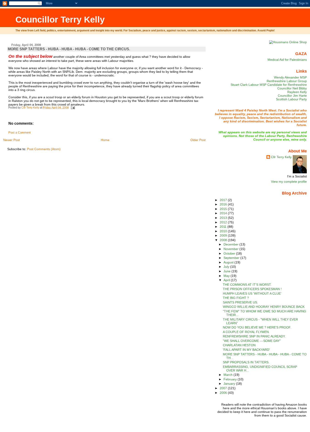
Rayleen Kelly (297, 92)
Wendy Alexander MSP (290, 77)
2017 (224, 200)
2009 (224, 235)
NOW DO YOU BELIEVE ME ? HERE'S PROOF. (257, 327)
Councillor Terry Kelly (60, 19)
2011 (223, 226)
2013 (224, 218)
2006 (224, 392)
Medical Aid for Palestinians (287, 59)
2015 (224, 209)
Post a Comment (19, 132)
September (232, 258)
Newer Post (11, 140)
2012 (224, 222)
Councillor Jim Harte (292, 95)
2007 (224, 388)
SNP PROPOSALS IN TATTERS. (246, 362)
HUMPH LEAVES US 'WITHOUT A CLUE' (252, 293)
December (231, 244)
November (231, 249)
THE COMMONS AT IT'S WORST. (247, 284)
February (231, 379)
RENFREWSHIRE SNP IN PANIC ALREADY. (254, 336)
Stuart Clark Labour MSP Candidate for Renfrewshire (269, 84)
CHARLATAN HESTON (239, 345)
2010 (224, 231)
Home (105, 140)
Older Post (198, 140)
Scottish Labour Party (291, 99)
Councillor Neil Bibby (292, 88)
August (229, 262)
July (227, 266)
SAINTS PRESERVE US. (240, 302)
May (227, 276)
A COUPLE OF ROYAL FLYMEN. (246, 332)
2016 (224, 204)
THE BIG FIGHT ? (236, 298)
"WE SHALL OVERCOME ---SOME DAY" (252, 341)
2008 (224, 240)
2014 (224, 213)
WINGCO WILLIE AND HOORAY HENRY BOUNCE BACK (264, 306)
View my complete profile (289, 181)
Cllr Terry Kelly (281, 157)
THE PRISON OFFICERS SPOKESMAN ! (252, 289)
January (230, 383)
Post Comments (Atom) (44, 149)
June (227, 271)
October (230, 253)
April (227, 280)
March (229, 374)
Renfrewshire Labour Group (287, 81)
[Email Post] (72, 107)
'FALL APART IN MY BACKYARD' (246, 349)
